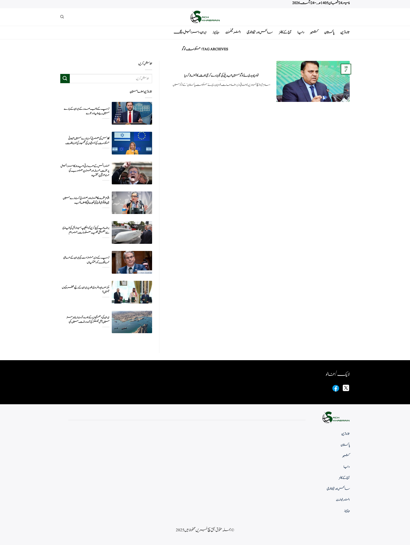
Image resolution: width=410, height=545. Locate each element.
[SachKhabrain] (205, 16)
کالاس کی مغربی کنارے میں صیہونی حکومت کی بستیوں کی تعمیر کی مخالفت (87, 140)
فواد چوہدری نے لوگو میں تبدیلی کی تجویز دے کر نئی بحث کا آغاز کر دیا (221, 75)
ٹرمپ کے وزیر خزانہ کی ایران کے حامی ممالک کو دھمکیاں (86, 259)
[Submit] (65, 78)
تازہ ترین (345, 32)
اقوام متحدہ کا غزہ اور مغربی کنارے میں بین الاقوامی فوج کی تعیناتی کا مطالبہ (86, 200)
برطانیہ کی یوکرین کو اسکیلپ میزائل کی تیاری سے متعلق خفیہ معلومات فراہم (85, 230)
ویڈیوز (216, 32)
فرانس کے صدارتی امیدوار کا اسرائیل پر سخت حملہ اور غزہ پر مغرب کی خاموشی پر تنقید (85, 170)
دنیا (301, 32)
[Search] (62, 16)
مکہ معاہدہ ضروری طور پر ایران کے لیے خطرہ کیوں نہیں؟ (85, 289)
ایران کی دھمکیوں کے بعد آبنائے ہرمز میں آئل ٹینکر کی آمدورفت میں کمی (87, 319)
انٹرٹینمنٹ (233, 32)
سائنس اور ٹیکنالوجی (260, 32)
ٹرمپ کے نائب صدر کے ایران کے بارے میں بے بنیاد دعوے (86, 111)
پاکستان (329, 32)
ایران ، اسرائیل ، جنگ (190, 32)
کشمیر (314, 32)
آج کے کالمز (285, 32)
